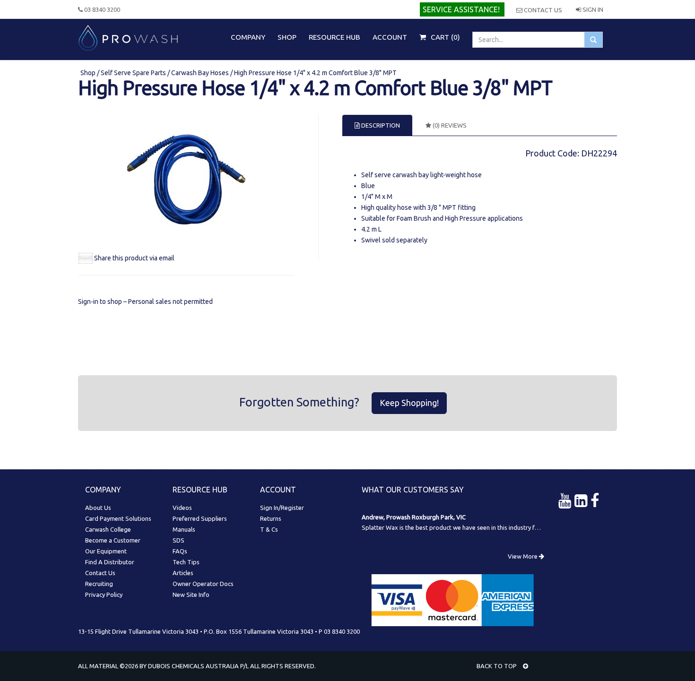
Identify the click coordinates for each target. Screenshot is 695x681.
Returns (270, 518)
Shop (88, 73)
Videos (182, 507)
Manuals (184, 529)
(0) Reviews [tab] (449, 125)
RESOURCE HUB (334, 37)
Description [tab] (380, 125)
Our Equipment (106, 551)
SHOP (287, 37)
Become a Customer (112, 540)
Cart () (444, 37)
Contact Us (542, 10)
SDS (178, 540)
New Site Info (191, 594)
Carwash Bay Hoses (200, 73)
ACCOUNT (390, 37)
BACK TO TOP (497, 666)
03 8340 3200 (101, 9)
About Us (98, 507)
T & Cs (269, 529)
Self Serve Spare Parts (133, 73)
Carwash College (108, 529)
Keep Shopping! (409, 402)
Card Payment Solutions (118, 518)
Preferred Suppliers (200, 518)
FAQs (180, 551)
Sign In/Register (282, 507)
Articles (183, 572)
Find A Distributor (109, 562)
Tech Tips (186, 562)
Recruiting (99, 583)
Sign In (592, 9)
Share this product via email (134, 258)
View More (523, 556)
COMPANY (248, 37)
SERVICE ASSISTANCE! (461, 9)
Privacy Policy (103, 594)
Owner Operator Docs (203, 583)
